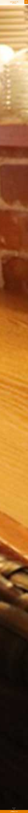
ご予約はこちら (14, 811)
